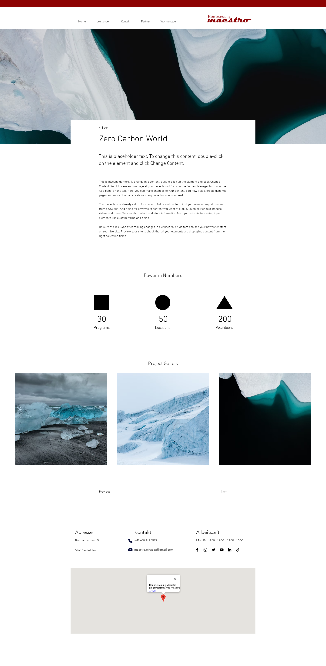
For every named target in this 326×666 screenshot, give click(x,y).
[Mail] (130, 549)
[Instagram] (205, 549)
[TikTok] (237, 549)
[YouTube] (221, 549)
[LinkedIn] (229, 549)
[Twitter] (213, 549)
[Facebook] (197, 549)
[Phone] (130, 540)
